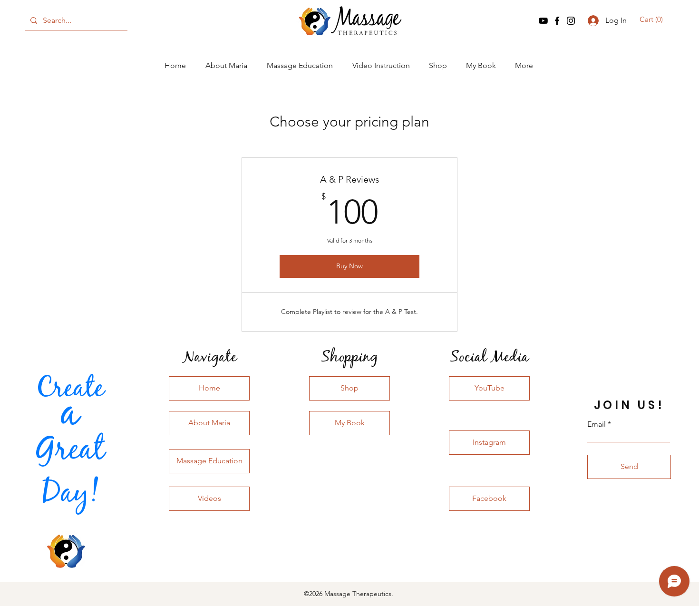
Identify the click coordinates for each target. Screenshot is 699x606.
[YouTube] (543, 20)
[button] (652, 20)
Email (596, 424)
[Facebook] (557, 20)
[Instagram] (570, 20)
